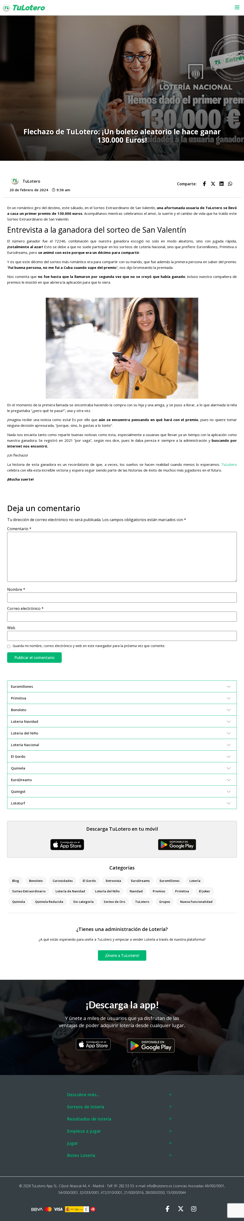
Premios (159, 891)
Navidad (136, 891)
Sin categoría (83, 901)
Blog (15, 881)
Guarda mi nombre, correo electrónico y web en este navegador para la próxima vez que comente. (89, 646)
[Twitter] (181, 1209)
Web (11, 628)
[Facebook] (167, 1209)
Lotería (194, 881)
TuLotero (229, 464)
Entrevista (113, 881)
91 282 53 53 (124, 1186)
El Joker (204, 891)
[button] (159, 7)
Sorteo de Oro (114, 901)
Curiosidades (63, 881)
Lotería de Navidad (70, 891)
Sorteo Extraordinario (29, 891)
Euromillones (169, 881)
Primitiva (182, 891)
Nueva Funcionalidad (196, 901)
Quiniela (18, 901)
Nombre (16, 589)
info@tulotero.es (159, 1186)
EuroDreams (140, 881)
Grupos (164, 901)
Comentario (19, 529)
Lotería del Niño (107, 891)
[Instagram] (194, 1209)
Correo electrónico (25, 608)
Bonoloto (36, 881)
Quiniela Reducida (49, 901)
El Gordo (89, 881)
